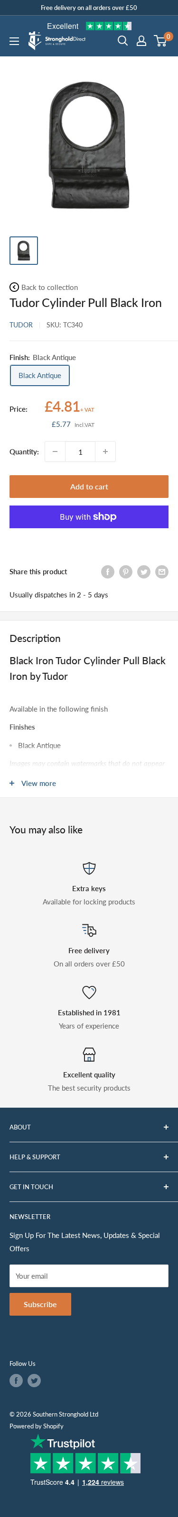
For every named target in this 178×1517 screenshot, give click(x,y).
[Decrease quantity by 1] (55, 451)
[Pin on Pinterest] (125, 571)
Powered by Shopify (36, 1426)
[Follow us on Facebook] (16, 1380)
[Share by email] (162, 571)
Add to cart (89, 486)
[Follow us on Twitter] (34, 1380)
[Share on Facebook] (107, 571)
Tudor (21, 325)
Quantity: (24, 451)
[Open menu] (14, 41)
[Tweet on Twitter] (143, 571)
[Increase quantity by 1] (105, 451)
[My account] (141, 41)
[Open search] (123, 41)
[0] (161, 40)
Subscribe (40, 1304)
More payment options (89, 538)
